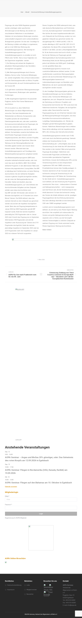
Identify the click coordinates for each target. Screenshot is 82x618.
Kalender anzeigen (11, 486)
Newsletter (30, 594)
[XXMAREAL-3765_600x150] (42, 240)
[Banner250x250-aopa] (41, 550)
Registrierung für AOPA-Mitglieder (16, 518)
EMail (7, 496)
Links (28, 585)
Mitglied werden (32, 589)
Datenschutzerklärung (14, 585)
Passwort (8, 504)
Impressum (10, 589)
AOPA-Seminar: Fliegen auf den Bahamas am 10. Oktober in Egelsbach (38, 482)
